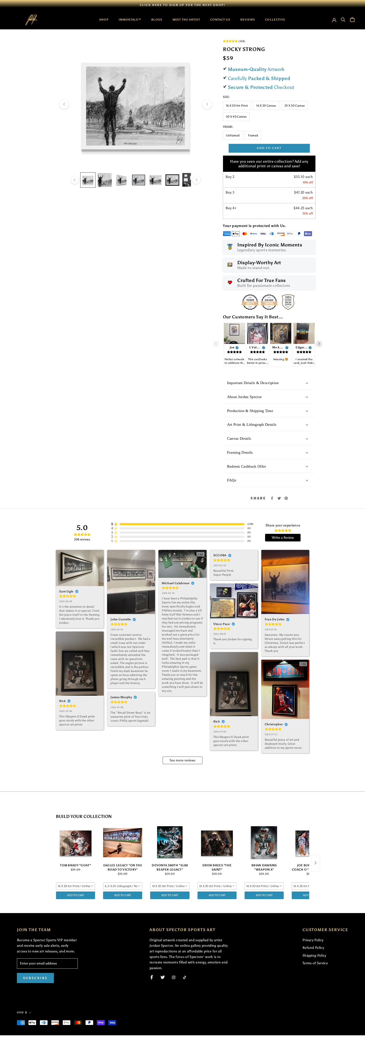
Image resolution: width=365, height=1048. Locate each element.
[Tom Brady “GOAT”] (75, 843)
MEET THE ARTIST (186, 19)
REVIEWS (247, 19)
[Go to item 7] (189, 180)
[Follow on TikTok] (184, 977)
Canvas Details (239, 438)
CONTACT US (220, 19)
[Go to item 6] (172, 180)
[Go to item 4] (138, 180)
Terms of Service (315, 963)
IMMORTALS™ (130, 19)
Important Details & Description (253, 383)
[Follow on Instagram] (174, 977)
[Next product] (315, 862)
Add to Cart (75, 895)
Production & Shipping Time (250, 411)
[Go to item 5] (155, 180)
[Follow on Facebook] (152, 977)
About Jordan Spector (244, 397)
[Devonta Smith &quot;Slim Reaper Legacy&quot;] (169, 843)
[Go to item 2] (104, 180)
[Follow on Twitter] (163, 977)
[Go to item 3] (121, 180)
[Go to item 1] (87, 180)
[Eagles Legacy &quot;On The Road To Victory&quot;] (122, 843)
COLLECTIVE (275, 19)
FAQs (231, 480)
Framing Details (240, 452)
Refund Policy (313, 948)
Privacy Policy (312, 940)
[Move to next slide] (321, 344)
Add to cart (269, 148)
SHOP (104, 19)
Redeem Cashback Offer (246, 466)
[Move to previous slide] (218, 344)
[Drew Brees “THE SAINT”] (217, 843)
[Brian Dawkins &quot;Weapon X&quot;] (264, 843)
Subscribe (35, 978)
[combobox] (75, 886)
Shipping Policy (314, 955)
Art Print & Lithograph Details (251, 424)
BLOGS (156, 19)
